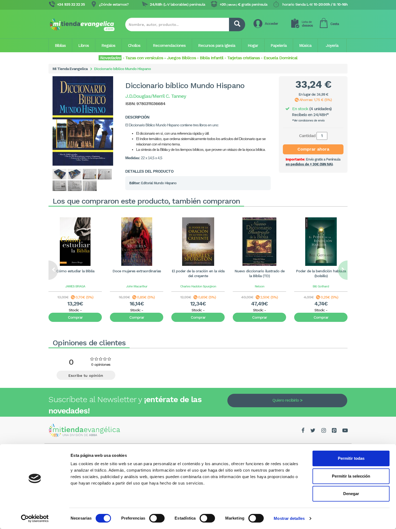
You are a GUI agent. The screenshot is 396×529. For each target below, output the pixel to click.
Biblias (60, 45)
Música (305, 45)
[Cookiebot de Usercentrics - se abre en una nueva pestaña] (34, 518)
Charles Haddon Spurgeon (198, 286)
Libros (83, 45)
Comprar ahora (313, 149)
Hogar (253, 45)
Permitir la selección (351, 476)
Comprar (75, 317)
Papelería (279, 45)
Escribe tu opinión (85, 375)
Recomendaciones (169, 45)
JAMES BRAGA (75, 286)
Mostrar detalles (289, 518)
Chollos (134, 45)
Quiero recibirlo (285, 400)
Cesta (334, 24)
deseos (307, 23)
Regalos (108, 45)
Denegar (351, 493)
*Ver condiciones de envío (308, 120)
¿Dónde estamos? (113, 4)
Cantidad (307, 135)
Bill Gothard (321, 286)
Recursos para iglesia (216, 45)
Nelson (259, 286)
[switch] (157, 518)
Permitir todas (351, 458)
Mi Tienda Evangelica (70, 69)
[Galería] (60, 174)
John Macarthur (136, 286)
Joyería (332, 45)
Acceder (271, 24)
